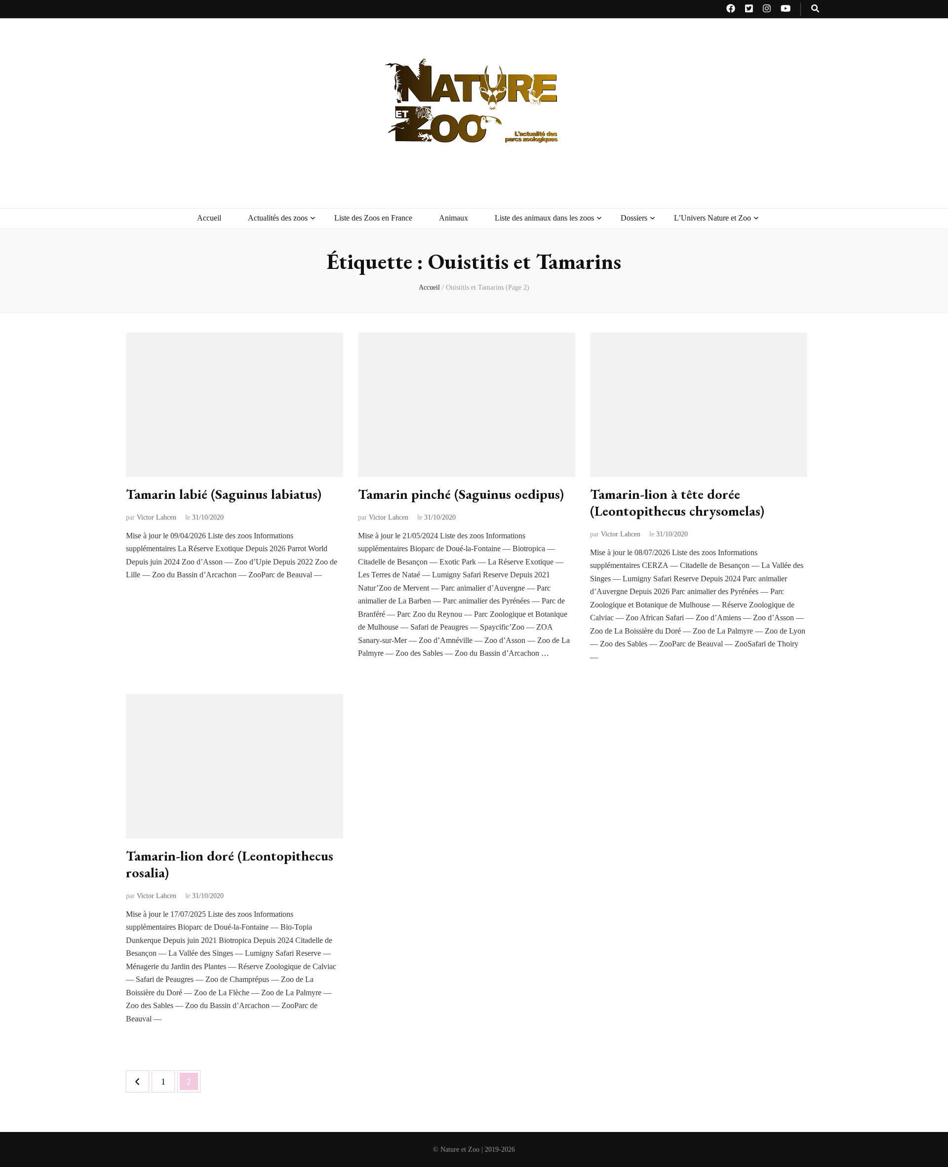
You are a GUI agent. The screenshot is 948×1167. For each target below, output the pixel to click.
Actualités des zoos (278, 218)
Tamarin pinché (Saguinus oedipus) (461, 494)
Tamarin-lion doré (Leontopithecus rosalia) (229, 864)
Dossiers (634, 218)
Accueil (209, 218)
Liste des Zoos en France (373, 218)
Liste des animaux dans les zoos (544, 218)
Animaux (453, 218)
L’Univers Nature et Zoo (712, 218)
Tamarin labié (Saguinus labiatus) (223, 494)
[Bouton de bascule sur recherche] (815, 9)
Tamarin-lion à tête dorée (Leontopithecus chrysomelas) (677, 502)
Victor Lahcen (156, 517)
